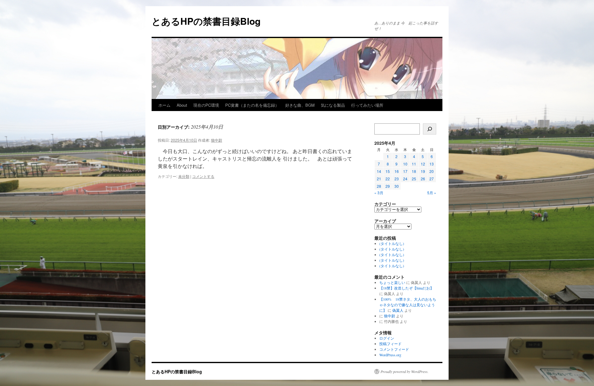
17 (405, 171)
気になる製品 (333, 105)
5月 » (431, 192)
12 (423, 163)
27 (431, 178)
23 (396, 178)
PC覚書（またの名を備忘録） (252, 105)
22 (387, 178)
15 (387, 171)
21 (379, 178)
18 (414, 171)
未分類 (183, 176)
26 (423, 178)
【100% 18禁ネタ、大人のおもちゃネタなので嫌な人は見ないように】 (407, 305)
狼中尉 (216, 140)
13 (431, 163)
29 (387, 186)
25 (414, 178)
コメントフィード (394, 349)
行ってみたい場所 (367, 105)
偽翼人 (397, 310)
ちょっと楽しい (392, 282)
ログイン (386, 338)
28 (379, 186)
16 (396, 171)
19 (423, 171)
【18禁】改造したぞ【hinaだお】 (406, 287)
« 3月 (378, 192)
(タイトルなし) (391, 243)
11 (414, 163)
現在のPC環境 (206, 105)
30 (396, 186)
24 (405, 178)
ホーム (164, 105)
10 (405, 163)
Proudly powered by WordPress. (404, 371)
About (182, 105)
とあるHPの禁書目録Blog (206, 21)
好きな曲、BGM (300, 105)
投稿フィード (390, 343)
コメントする (203, 176)
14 (379, 171)
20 (431, 171)
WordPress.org (390, 354)
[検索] (429, 129)
